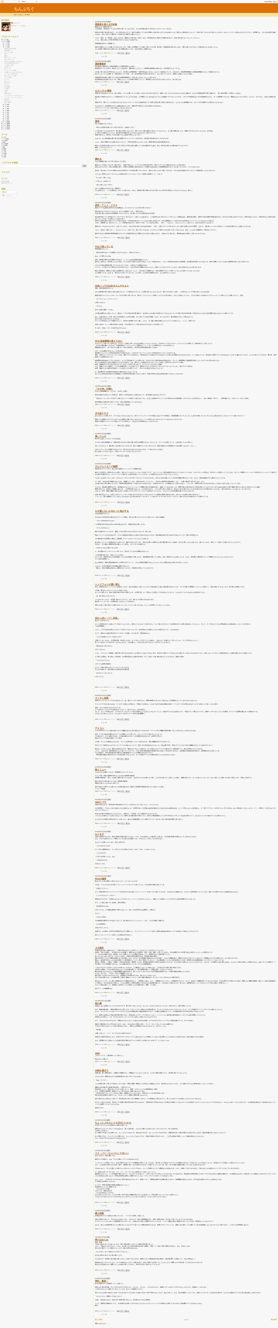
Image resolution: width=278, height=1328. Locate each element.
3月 (6, 116)
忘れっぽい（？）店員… (107, 618)
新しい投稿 (98, 1319)
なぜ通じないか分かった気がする (112, 511)
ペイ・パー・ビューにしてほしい (112, 1153)
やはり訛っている (104, 246)
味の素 (98, 1003)
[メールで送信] (120, 53)
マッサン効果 (101, 698)
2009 (5, 129)
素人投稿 (99, 1213)
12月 (6, 43)
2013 (5, 122)
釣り (2, 152)
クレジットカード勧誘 (106, 466)
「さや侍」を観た (104, 388)
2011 (5, 125)
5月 (6, 112)
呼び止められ (101, 1239)
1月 (6, 120)
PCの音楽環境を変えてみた (108, 341)
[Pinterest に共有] (129, 53)
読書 (2, 153)
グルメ (3, 139)
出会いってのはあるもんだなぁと (112, 285)
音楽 (2, 140)
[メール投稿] (118, 53)
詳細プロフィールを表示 (18, 26)
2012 (5, 123)
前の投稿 (274, 1319)
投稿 (5, 192)
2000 (97, 1053)
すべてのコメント (9, 195)
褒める (98, 159)
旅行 (2, 155)
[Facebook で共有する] (127, 53)
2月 (6, 118)
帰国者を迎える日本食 (106, 24)
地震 (2, 150)
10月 (6, 46)
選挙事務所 (100, 64)
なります (99, 834)
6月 (6, 110)
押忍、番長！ (101, 1281)
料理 (2, 156)
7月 (6, 108)
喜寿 (97, 121)
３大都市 (99, 948)
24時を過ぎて (102, 1070)
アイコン (99, 728)
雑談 (2, 137)
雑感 (106, 56)
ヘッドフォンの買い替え (107, 584)
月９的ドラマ (101, 413)
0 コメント (113, 53)
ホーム (186, 1319)
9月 (6, 104)
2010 (5, 127)
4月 (6, 114)
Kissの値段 (100, 878)
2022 (5, 39)
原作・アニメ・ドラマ (106, 205)
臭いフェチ (100, 436)
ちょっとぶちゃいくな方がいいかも (113, 1122)
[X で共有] (125, 53)
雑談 (2, 145)
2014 (5, 41)
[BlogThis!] (123, 53)
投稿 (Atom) (102, 1323)
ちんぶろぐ (24, 9)
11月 (6, 45)
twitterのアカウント (7, 183)
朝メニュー (100, 769)
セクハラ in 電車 (103, 90)
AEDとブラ (100, 802)
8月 (6, 106)
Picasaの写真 (5, 181)
